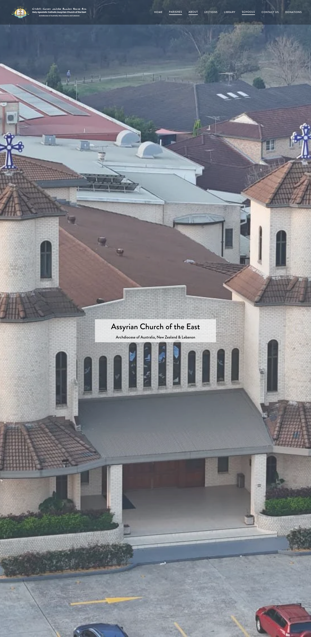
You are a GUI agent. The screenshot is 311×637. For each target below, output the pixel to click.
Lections (211, 12)
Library (229, 12)
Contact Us (270, 12)
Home (158, 12)
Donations (293, 12)
